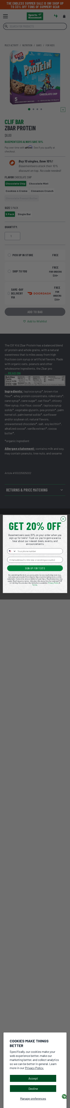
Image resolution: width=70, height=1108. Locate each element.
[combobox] (11, 551)
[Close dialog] (63, 518)
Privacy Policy (53, 583)
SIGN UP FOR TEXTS (35, 568)
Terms (34, 585)
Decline (33, 1088)
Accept (33, 1078)
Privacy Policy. (34, 1068)
